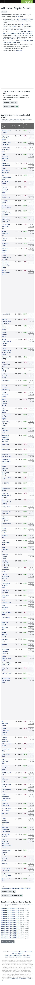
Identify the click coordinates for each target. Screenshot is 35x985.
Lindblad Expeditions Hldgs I (5, 388)
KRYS (4, 203)
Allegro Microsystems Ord (6, 170)
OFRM (8, 33)
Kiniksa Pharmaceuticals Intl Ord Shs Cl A (6, 350)
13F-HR (17, 16)
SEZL (27, 33)
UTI (8, 741)
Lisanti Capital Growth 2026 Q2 (10, 908)
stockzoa (27, 1)
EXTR (27, 28)
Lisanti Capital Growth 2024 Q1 (10, 926)
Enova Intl (4, 238)
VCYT (9, 523)
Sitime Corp (5, 668)
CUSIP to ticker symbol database (13, 955)
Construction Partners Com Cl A (6, 502)
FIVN (7, 483)
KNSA (4, 354)
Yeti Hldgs (5, 535)
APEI (3, 854)
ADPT (30, 26)
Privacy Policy (26, 955)
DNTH (10, 42)
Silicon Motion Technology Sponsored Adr (6, 264)
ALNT (3, 571)
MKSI (9, 37)
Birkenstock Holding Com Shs (5, 519)
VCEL (9, 29)
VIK (8, 665)
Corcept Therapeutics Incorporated (5, 156)
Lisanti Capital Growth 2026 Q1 (10, 910)
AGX (7, 444)
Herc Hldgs (5, 639)
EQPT (4, 419)
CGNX (4, 763)
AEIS (26, 37)
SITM (4, 38)
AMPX (4, 800)
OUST (7, 592)
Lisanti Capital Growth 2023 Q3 (10, 930)
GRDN (7, 323)
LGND (4, 345)
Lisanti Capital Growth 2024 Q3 (10, 922)
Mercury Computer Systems (4, 401)
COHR (4, 42)
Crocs (3, 314)
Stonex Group (6, 488)
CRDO (23, 33)
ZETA (6, 221)
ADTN (4, 786)
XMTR (25, 19)
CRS (3, 193)
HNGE (17, 19)
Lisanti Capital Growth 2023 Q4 (10, 928)
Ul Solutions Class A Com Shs (5, 651)
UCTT (4, 252)
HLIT (9, 673)
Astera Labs (5, 595)
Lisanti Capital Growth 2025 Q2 (10, 916)
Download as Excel (10, 106)
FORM (4, 245)
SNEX (4, 490)
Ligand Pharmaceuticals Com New (6, 341)
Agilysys (4, 506)
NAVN (4, 624)
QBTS (4, 636)
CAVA (31, 40)
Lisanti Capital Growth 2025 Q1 (10, 918)
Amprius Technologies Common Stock (6, 796)
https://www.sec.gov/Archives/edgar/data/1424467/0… (16, 888)
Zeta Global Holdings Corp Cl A (6, 219)
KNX (12, 38)
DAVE (4, 425)
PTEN (31, 35)
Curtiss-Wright (6, 749)
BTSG (21, 19)
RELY (3, 475)
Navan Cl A (5, 622)
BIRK (6, 521)
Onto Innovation (6, 744)
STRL (23, 35)
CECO (4, 330)
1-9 (10, 978)
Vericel (4, 380)
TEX (31, 31)
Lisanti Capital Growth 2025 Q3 (10, 914)
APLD (4, 463)
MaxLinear (5, 627)
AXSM (4, 396)
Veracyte (4, 523)
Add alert (4, 11)
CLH (3, 756)
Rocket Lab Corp (6, 772)
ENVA (4, 240)
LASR (7, 449)
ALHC (20, 40)
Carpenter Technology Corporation (5, 189)
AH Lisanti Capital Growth (16, 8)
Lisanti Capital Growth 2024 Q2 (10, 924)
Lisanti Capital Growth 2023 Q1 (10, 934)
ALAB (3, 597)
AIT (3, 824)
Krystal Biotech (6, 201)
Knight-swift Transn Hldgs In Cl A (6, 495)
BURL (8, 805)
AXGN (9, 478)
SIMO (3, 267)
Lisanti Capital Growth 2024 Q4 (10, 920)
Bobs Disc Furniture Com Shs (6, 563)
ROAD (5, 504)
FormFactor (5, 243)
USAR (7, 810)
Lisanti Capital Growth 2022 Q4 (10, 936)
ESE (3, 544)
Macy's (4, 644)
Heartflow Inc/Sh (6, 357)
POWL (4, 532)
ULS (6, 653)
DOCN (8, 165)
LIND (18, 29)
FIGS (18, 42)
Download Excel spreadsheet (11, 895)
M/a (3, 813)
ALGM (13, 26)
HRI (3, 641)
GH (3, 791)
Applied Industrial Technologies (5, 820)
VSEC (4, 412)
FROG (4, 184)
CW (3, 751)
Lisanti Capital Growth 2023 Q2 (10, 932)
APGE (24, 40)
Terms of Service (9, 957)
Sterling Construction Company (5, 730)
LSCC (4, 366)
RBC (3, 228)
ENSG (14, 42)
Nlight (3, 449)
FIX (8, 42)
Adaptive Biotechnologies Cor (6, 213)
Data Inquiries (26, 957)
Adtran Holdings (6, 784)
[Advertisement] (17, 70)
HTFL (3, 359)
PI (6, 863)
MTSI (6, 813)
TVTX (3, 235)
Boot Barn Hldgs (6, 612)
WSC (4, 33)
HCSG (4, 558)
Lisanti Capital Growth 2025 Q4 (10, 912)
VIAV (3, 587)
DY (9, 197)
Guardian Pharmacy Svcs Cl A (6, 321)
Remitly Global (6, 473)
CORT (31, 19)
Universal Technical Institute (4, 739)
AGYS (9, 506)
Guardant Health (6, 789)
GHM (3, 432)
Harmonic (4, 673)
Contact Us (18, 957)
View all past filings (7, 942)
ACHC (30, 33)
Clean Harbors (6, 754)
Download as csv (9, 102)
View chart (31, 132)
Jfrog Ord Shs (6, 182)
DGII (3, 781)
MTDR (18, 37)
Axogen (4, 478)
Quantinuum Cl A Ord (15, 33)
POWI (3, 609)
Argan (3, 444)
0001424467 (19, 50)
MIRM (3, 179)
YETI (3, 537)
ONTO (4, 746)
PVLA (5, 259)
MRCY (4, 405)
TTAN (28, 31)
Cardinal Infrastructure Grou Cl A (5, 576)
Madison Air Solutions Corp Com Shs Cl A (6, 829)
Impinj (3, 863)
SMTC (4, 378)
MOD (3, 274)
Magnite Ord (5, 369)
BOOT (4, 614)
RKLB (4, 774)
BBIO (28, 40)
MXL (3, 629)
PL (20, 38)
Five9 (3, 483)
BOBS (6, 565)
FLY (10, 602)
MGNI (3, 371)
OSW (6, 441)
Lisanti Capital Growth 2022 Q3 (10, 938)
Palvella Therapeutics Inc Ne (6, 257)
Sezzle (4, 617)
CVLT (22, 26)
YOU (9, 456)
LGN (25, 31)
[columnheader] (6, 126)
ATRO (4, 861)
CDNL (4, 580)
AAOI (3, 660)
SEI (28, 19)
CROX (18, 28)
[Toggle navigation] (2, 1)
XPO (9, 876)
